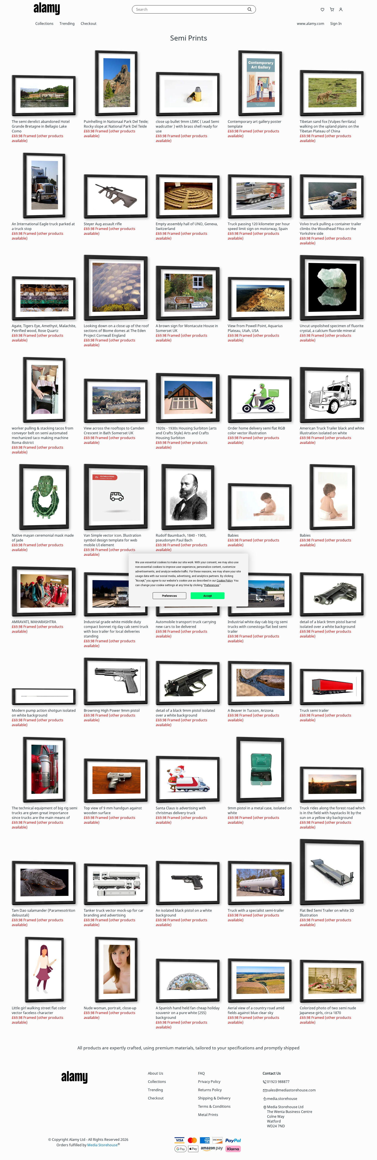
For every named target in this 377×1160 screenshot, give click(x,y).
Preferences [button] (211, 585)
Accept (207, 595)
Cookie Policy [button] (225, 580)
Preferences (169, 595)
